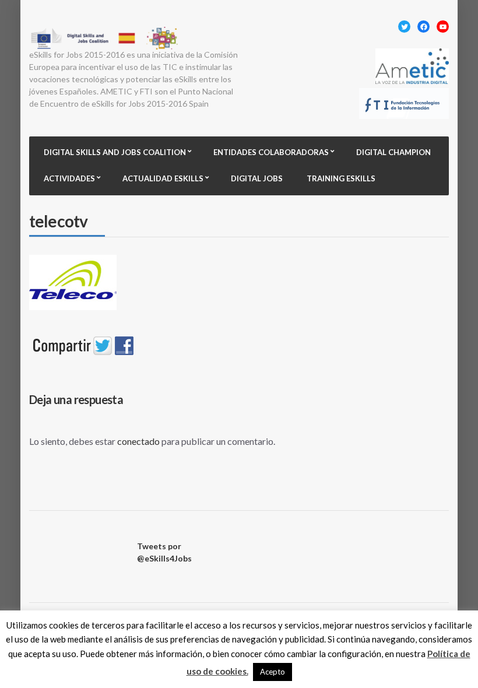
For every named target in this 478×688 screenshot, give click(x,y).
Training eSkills (341, 178)
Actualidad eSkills (162, 178)
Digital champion (393, 152)
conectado (138, 441)
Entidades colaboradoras (271, 152)
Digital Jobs (257, 178)
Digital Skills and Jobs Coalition (115, 152)
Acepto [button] (272, 671)
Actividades (69, 178)
